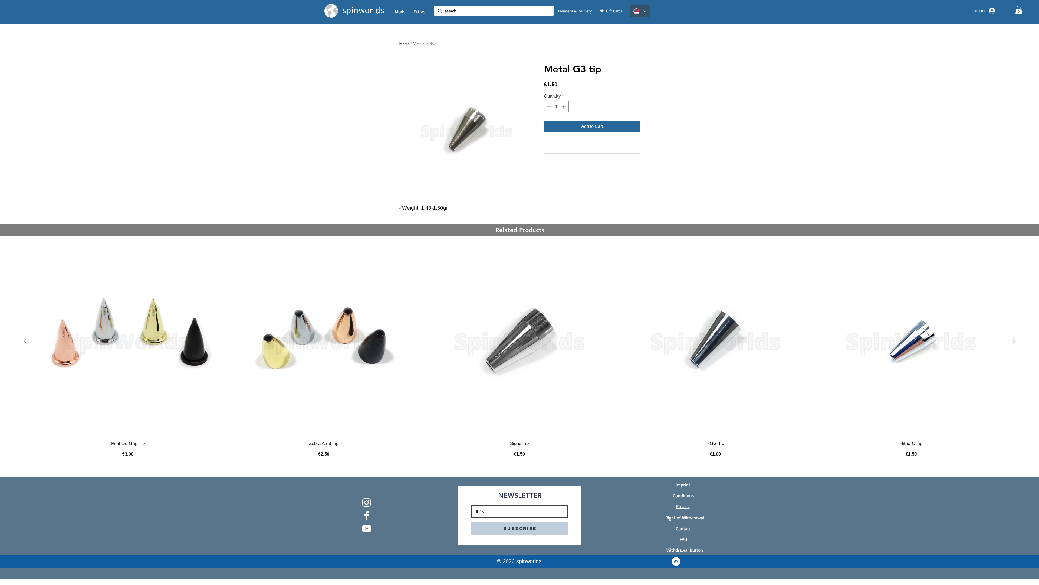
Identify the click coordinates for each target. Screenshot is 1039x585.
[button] (1018, 10)
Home (404, 43)
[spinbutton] (556, 106)
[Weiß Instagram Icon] (366, 502)
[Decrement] (549, 106)
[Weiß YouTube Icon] (366, 528)
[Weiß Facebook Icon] (366, 515)
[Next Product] (1014, 340)
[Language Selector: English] (640, 11)
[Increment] (564, 106)
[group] (519, 351)
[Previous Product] (25, 340)
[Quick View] (128, 341)
